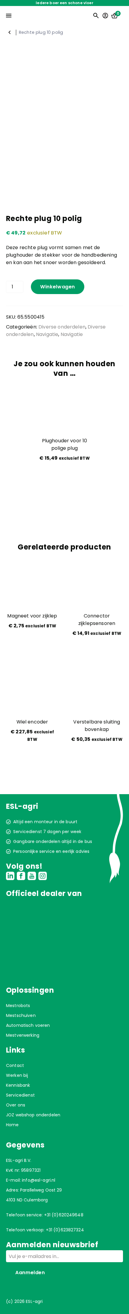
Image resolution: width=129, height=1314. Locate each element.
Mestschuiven (21, 1015)
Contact (15, 1065)
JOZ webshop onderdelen (33, 1115)
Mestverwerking (22, 1035)
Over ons (15, 1105)
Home (12, 1125)
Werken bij (17, 1075)
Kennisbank (18, 1085)
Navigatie (9, 32)
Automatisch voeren (28, 1025)
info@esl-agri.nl (38, 1180)
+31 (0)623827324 (65, 1230)
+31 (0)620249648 (63, 1215)
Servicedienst (20, 1095)
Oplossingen (30, 990)
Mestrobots (18, 1006)
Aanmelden (30, 1272)
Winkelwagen (57, 286)
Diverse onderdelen (62, 326)
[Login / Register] (105, 15)
